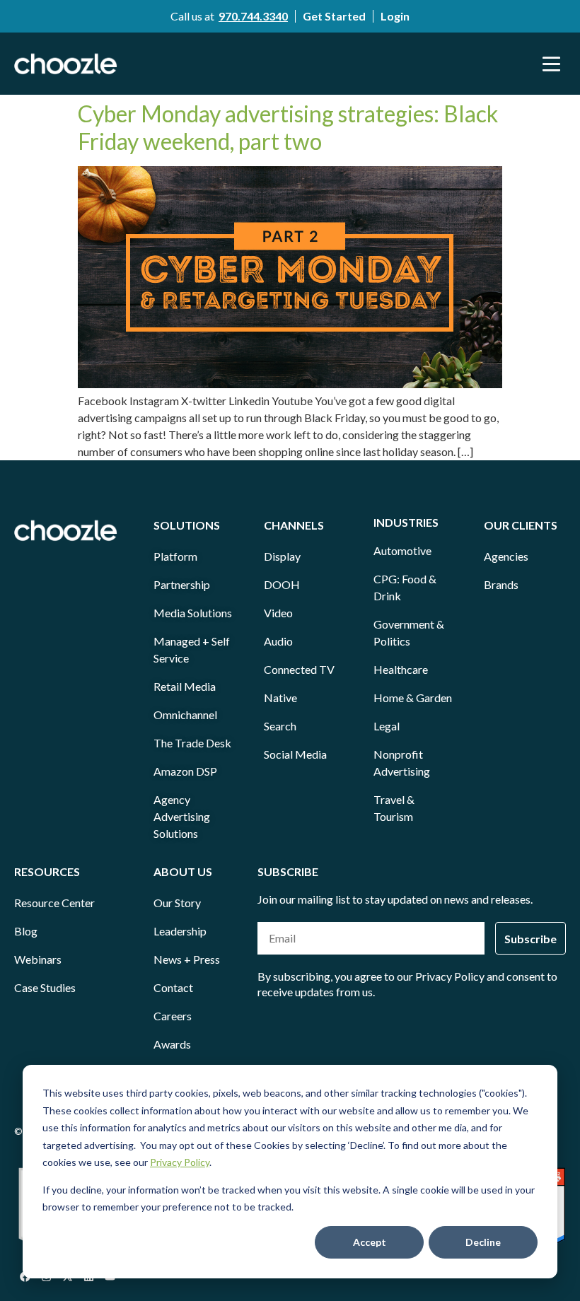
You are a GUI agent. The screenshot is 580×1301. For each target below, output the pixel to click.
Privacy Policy (179, 1162)
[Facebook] (24, 1276)
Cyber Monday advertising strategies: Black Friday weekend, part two (288, 127)
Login (395, 16)
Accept (369, 1242)
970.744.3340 (253, 16)
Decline (483, 1242)
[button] (552, 63)
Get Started (334, 16)
